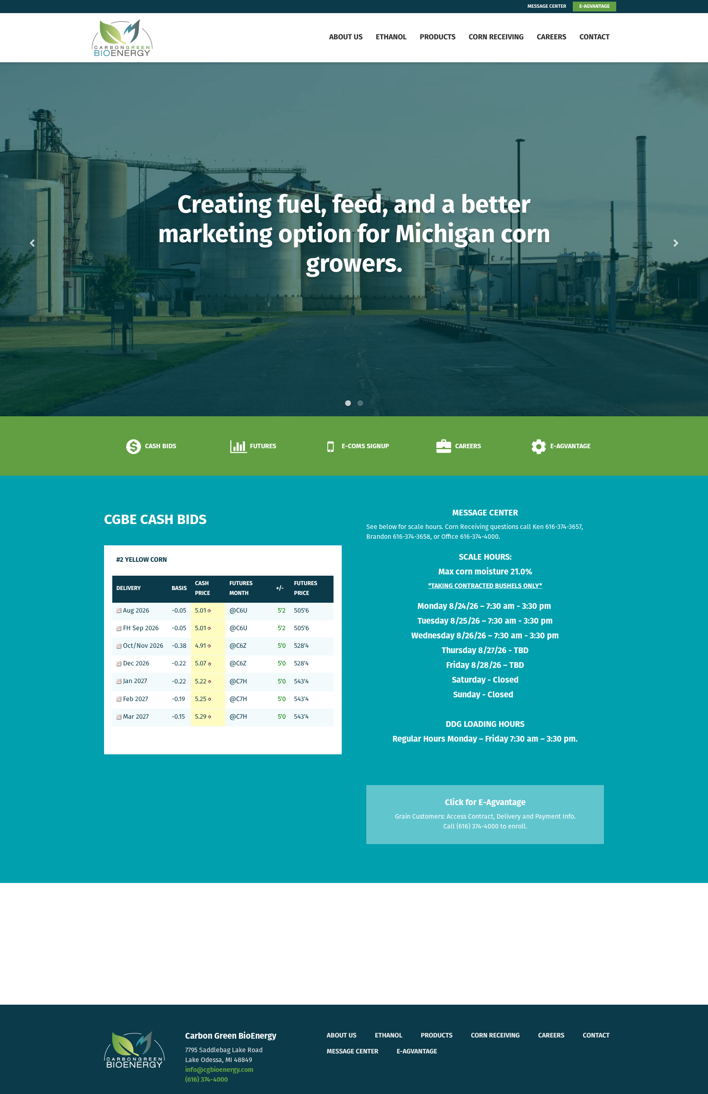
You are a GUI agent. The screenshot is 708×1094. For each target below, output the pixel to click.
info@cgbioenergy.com (219, 1070)
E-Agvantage (417, 1052)
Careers (551, 37)
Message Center (353, 1052)
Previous (45, 239)
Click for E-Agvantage (485, 803)
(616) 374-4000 (206, 1080)
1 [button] (348, 403)
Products (438, 37)
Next (663, 239)
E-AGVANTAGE (594, 6)
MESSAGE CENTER (547, 6)
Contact (594, 37)
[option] (354, 239)
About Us (346, 37)
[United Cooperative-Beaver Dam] (143, 37)
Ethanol (391, 37)
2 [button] (360, 403)
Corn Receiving (496, 37)
